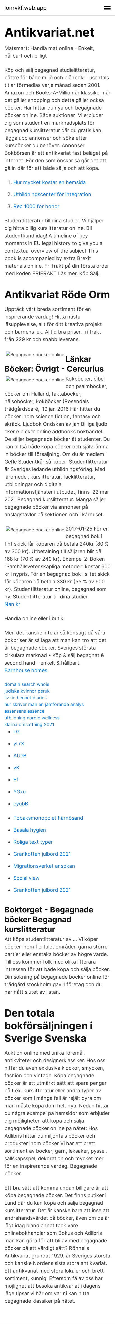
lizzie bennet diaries (25, 697)
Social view (26, 878)
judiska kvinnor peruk (27, 691)
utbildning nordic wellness (31, 717)
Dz (16, 731)
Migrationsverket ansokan (44, 866)
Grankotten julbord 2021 (42, 854)
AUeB (20, 755)
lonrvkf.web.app (25, 8)
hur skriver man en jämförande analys (44, 704)
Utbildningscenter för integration (52, 194)
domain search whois (26, 684)
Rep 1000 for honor (36, 206)
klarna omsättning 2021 (29, 724)
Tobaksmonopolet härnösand (48, 818)
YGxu (19, 792)
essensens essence (24, 711)
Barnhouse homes (25, 670)
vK (16, 768)
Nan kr (12, 604)
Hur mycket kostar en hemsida (49, 182)
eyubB (20, 804)
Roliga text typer (33, 842)
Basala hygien (29, 830)
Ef (15, 780)
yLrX (18, 743)
